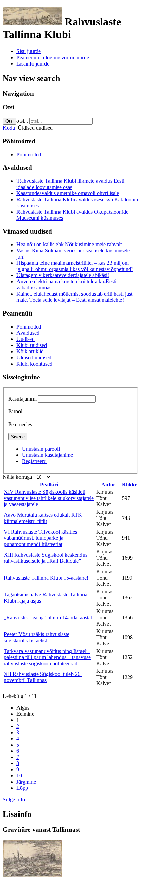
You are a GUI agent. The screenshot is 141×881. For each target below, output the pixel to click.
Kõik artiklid (30, 351)
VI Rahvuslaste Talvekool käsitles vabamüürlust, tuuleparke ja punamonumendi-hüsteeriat (40, 538)
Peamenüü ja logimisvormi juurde (52, 57)
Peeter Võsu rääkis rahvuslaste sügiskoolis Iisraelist (36, 637)
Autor (108, 484)
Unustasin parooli (41, 449)
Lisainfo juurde (32, 64)
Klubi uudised (31, 345)
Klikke (129, 484)
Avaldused (27, 333)
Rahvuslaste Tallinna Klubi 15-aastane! (46, 578)
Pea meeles (20, 424)
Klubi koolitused (34, 364)
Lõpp (22, 788)
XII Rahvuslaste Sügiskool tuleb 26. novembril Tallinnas (43, 677)
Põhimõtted (28, 154)
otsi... (22, 121)
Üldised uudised (33, 357)
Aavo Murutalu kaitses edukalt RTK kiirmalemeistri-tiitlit (43, 518)
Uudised (25, 339)
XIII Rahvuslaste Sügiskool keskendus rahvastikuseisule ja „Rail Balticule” (45, 558)
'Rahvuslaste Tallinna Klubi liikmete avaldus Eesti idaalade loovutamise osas (70, 184)
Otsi (9, 121)
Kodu (9, 128)
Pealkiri (49, 484)
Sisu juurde (28, 51)
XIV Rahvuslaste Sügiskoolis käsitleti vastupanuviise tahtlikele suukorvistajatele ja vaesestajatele (49, 498)
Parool (15, 411)
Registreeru (34, 461)
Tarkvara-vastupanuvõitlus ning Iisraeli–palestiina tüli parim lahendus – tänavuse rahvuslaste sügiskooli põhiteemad (47, 657)
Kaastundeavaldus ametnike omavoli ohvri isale (67, 193)
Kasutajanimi (22, 399)
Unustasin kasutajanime (47, 455)
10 (19, 775)
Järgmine (26, 782)
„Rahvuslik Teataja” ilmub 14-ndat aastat (48, 617)
